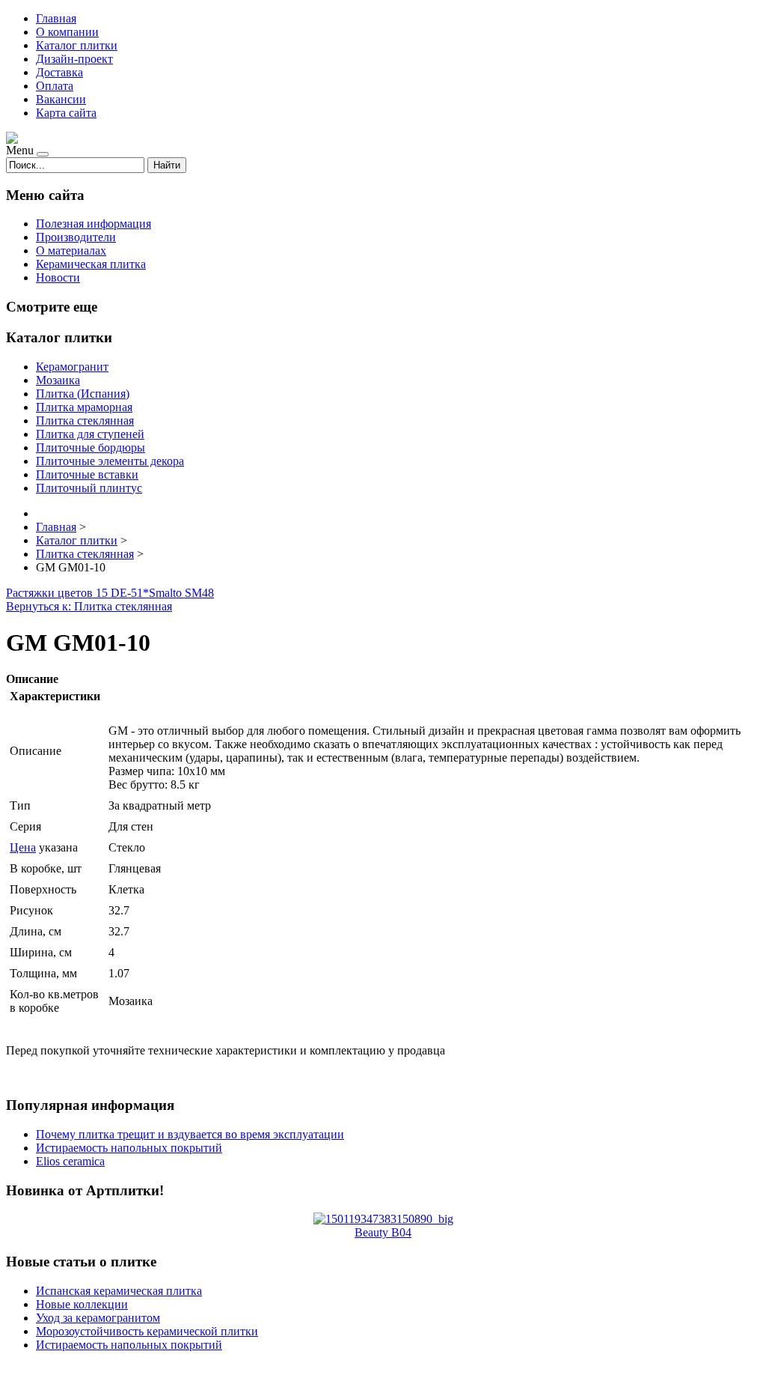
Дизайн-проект (74, 58)
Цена (23, 847)
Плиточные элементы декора (110, 461)
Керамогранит (72, 366)
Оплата (54, 85)
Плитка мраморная (84, 407)
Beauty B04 (383, 1232)
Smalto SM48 (181, 592)
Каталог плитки (76, 45)
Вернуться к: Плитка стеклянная (89, 606)
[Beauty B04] (383, 1218)
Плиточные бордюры (90, 447)
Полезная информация (93, 223)
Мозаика (58, 380)
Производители (76, 237)
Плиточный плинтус (89, 488)
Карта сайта (66, 112)
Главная (56, 18)
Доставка (59, 72)
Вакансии (61, 99)
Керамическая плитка (91, 264)
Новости (58, 277)
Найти (166, 165)
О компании (67, 31)
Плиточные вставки (87, 474)
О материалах (71, 250)
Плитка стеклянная (85, 420)
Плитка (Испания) (82, 393)
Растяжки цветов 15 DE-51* (77, 592)
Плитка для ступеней (90, 434)
